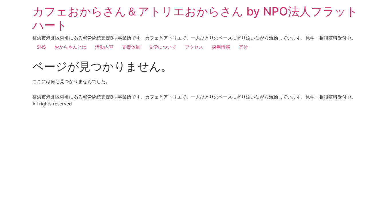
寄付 (243, 47)
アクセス (194, 47)
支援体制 (131, 47)
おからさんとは (70, 47)
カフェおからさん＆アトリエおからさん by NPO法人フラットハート (195, 18)
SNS (41, 47)
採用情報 (221, 47)
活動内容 (104, 47)
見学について (162, 47)
